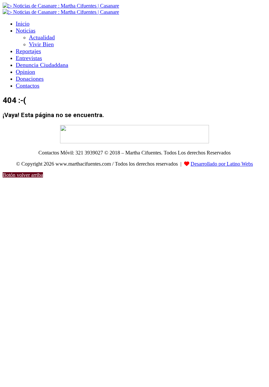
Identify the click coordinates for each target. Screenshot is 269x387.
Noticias (25, 30)
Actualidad (42, 37)
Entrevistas (29, 58)
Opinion (25, 72)
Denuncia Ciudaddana (42, 65)
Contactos (27, 85)
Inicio (23, 23)
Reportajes (28, 51)
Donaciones (30, 78)
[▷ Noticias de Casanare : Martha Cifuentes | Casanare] (61, 6)
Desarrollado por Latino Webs (222, 164)
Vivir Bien (41, 44)
